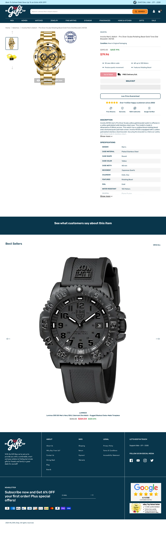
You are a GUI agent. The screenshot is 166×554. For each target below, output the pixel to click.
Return (81, 450)
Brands (48, 469)
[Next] (12, 68)
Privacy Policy (108, 446)
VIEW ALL (157, 245)
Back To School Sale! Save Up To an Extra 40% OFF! (25, 2)
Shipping (82, 446)
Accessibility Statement (111, 455)
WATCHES (39, 20)
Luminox (83, 413)
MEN (12, 20)
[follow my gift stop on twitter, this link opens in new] (152, 462)
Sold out (130, 81)
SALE (154, 20)
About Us (49, 446)
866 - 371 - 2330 (142, 445)
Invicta (103, 32)
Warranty (82, 460)
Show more (105, 136)
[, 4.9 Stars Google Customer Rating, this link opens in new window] (146, 492)
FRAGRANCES (104, 20)
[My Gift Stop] (15, 439)
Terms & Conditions (110, 450)
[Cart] (159, 11)
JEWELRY (54, 20)
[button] (130, 87)
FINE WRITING (71, 20)
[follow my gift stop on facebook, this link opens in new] (131, 462)
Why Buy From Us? (53, 450)
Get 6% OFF (45, 492)
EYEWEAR (88, 20)
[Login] (154, 11)
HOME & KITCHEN (124, 20)
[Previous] (12, 32)
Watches (15, 28)
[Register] (92, 495)
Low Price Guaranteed (130, 96)
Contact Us (50, 455)
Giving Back (50, 460)
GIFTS (141, 20)
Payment (82, 455)
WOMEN (24, 20)
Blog (48, 465)
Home (7, 28)
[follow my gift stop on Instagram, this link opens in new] (145, 462)
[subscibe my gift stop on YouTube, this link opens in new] (138, 462)
